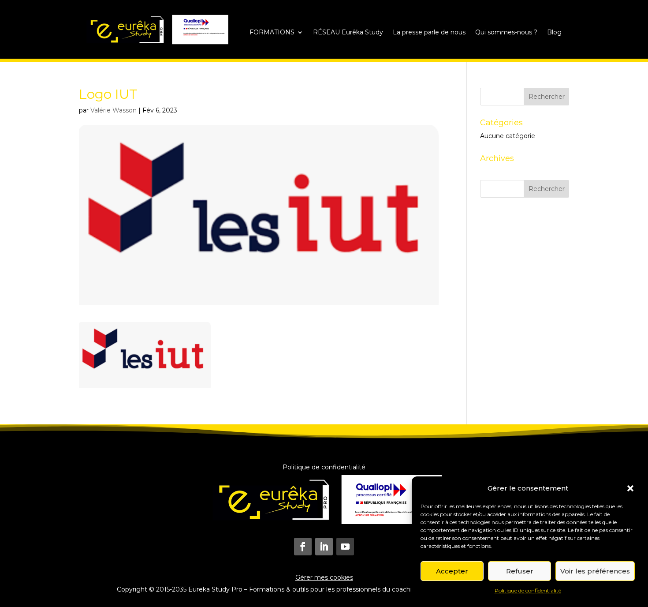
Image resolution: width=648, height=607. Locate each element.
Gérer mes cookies (324, 577)
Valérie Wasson (113, 110)
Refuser (519, 571)
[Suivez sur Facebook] (303, 546)
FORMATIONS (272, 32)
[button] (630, 488)
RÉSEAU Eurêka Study (348, 32)
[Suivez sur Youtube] (345, 546)
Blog (554, 32)
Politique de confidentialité (528, 590)
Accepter (452, 571)
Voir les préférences (595, 571)
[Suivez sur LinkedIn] (324, 546)
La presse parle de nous (429, 32)
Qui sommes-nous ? (506, 32)
